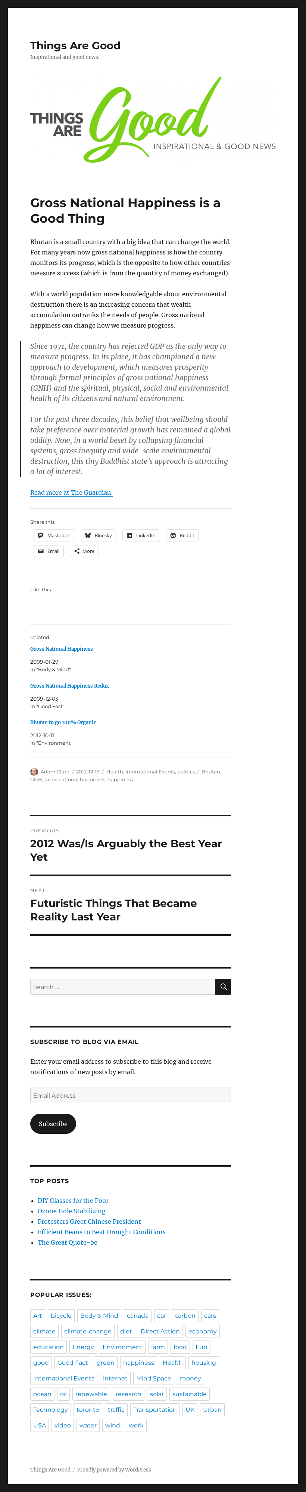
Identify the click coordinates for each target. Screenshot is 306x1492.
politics (186, 772)
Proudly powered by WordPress (114, 1470)
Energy (83, 1347)
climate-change (88, 1331)
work (136, 1425)
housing (203, 1362)
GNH (36, 779)
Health (114, 772)
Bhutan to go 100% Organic (63, 722)
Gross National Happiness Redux (69, 686)
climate (44, 1331)
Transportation (155, 1409)
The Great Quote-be (67, 1242)
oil (63, 1394)
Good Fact (72, 1362)
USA (39, 1425)
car (161, 1315)
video (62, 1425)
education (48, 1347)
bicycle (61, 1315)
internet (115, 1378)
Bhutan (211, 772)
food (180, 1347)
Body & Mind (99, 1315)
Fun (201, 1347)
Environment (123, 1347)
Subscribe (53, 1123)
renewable (91, 1394)
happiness (120, 779)
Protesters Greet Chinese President (89, 1221)
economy (202, 1331)
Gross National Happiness (61, 649)
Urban (212, 1409)
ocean (42, 1394)
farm (158, 1347)
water (88, 1425)
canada (138, 1315)
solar (157, 1394)
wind (112, 1425)
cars (210, 1315)
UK (189, 1409)
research (128, 1394)
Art (37, 1315)
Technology (50, 1409)
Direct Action (160, 1331)
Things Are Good (75, 45)
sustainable (189, 1394)
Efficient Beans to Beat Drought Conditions (102, 1232)
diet (126, 1331)
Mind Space (153, 1378)
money (190, 1378)
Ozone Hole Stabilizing (72, 1211)
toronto (87, 1409)
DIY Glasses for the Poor (73, 1200)
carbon (185, 1315)
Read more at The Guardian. (71, 492)
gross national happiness (74, 779)
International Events (150, 772)
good (41, 1362)
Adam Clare (55, 772)
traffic (116, 1409)
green (106, 1362)
